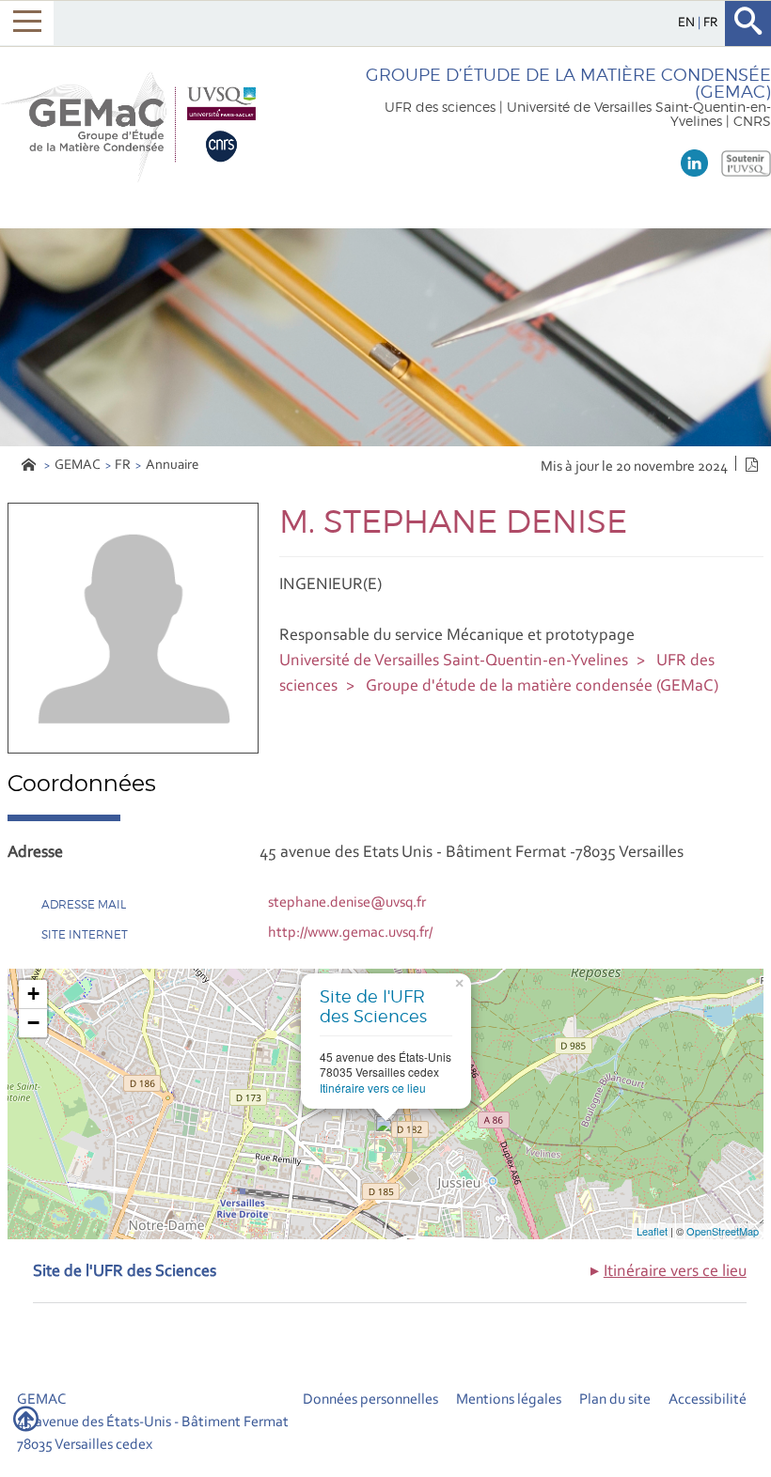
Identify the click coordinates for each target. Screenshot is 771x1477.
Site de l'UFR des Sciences (373, 1007)
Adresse (35, 853)
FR (123, 466)
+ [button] (33, 993)
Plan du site (615, 1399)
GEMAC (78, 466)
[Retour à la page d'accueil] (133, 124)
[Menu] (27, 23)
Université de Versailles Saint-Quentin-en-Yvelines (453, 661)
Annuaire (172, 466)
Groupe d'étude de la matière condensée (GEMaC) (542, 686)
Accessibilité (708, 1399)
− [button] (33, 1022)
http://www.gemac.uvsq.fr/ (350, 933)
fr (710, 23)
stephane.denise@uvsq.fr (347, 902)
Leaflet (652, 1230)
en (688, 23)
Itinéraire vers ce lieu (373, 1088)
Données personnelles (370, 1399)
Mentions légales (508, 1399)
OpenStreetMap (722, 1230)
